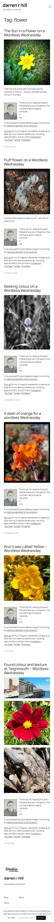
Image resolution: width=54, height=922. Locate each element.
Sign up (7, 131)
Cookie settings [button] (26, 917)
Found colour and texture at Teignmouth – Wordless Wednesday (26, 669)
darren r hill (15, 5)
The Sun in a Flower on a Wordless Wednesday (24, 33)
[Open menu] (49, 6)
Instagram (36, 136)
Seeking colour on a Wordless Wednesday (22, 288)
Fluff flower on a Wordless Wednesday (26, 162)
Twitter (17, 139)
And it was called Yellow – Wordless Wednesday (25, 549)
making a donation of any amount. (22, 125)
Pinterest (26, 139)
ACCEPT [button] (41, 918)
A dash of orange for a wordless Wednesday (22, 415)
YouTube (8, 139)
